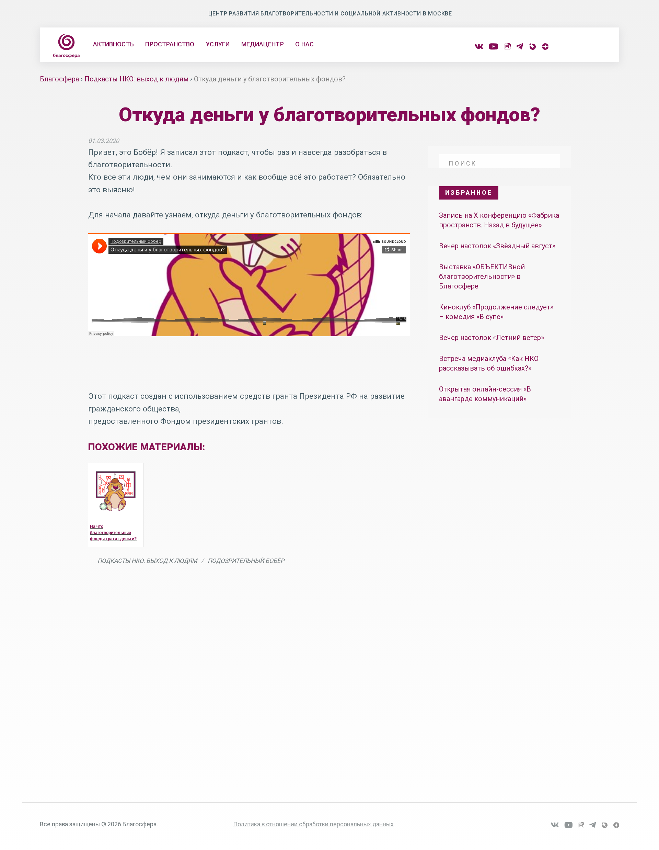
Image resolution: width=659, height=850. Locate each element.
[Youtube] (493, 47)
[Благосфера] (66, 46)
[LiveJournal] (532, 47)
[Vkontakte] (479, 47)
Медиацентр (262, 44)
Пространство (169, 44)
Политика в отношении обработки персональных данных (313, 824)
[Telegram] (519, 47)
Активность (113, 44)
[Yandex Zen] (544, 47)
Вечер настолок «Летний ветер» (491, 337)
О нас (304, 44)
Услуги (218, 44)
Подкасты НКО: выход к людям (147, 560)
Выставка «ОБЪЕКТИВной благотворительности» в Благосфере (482, 277)
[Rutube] (507, 47)
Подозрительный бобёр (246, 560)
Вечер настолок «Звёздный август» (498, 246)
